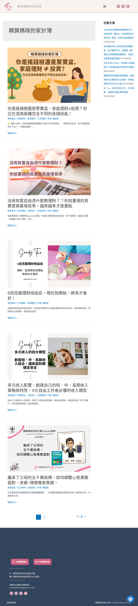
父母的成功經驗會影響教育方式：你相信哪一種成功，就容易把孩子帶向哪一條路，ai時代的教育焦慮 (119, 33)
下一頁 (81, 517)
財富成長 (42, 210)
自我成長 (31, 487)
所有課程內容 (44, 562)
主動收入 (31, 210)
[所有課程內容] (37, 562)
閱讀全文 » (12, 133)
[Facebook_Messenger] (130, 599)
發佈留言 (12, 118)
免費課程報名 (21, 562)
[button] (104, 6)
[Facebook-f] (118, 6)
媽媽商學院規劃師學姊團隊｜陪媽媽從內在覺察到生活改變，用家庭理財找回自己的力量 (119, 79)
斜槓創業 (42, 395)
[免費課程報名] (14, 562)
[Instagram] (123, 6)
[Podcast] (128, 6)
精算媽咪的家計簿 (29, 6)
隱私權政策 (11, 603)
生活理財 (42, 118)
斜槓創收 (21, 118)
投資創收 (31, 118)
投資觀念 (31, 303)
